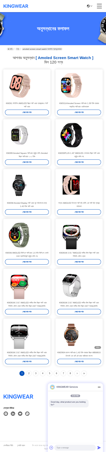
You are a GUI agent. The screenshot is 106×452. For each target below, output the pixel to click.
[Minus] (99, 387)
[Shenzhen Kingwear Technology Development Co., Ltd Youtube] (20, 413)
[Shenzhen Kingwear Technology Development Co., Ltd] (16, 6)
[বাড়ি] (18, 400)
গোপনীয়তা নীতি (8, 445)
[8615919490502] (27, 413)
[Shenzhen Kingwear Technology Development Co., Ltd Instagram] (5, 413)
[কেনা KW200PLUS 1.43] (71, 135)
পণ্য (17, 49)
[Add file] (51, 448)
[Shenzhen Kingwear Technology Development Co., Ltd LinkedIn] (12, 413)
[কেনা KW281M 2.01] (71, 235)
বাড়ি (11, 49)
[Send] (99, 448)
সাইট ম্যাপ (21, 445)
